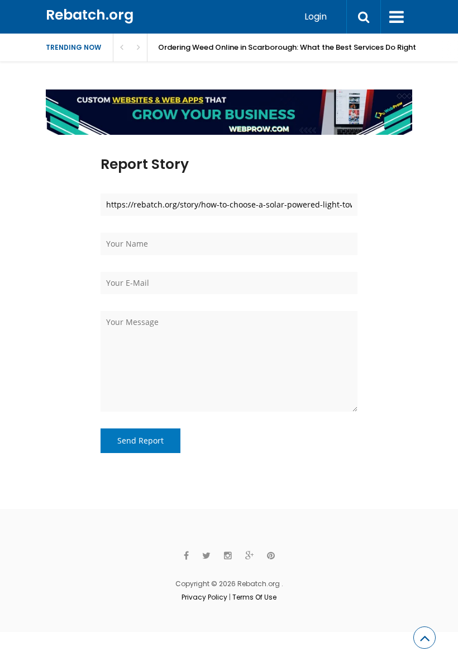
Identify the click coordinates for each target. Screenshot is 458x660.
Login (315, 16)
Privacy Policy (204, 597)
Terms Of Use (254, 597)
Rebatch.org (89, 15)
